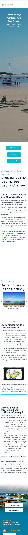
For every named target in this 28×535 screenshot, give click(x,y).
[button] (2, 302)
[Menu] (24, 5)
